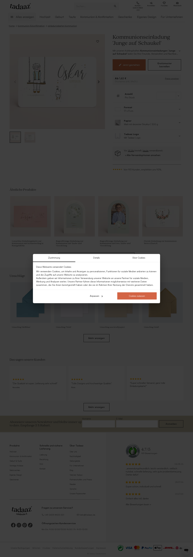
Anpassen (94, 296)
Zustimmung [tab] (54, 257)
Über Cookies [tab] (138, 257)
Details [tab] (96, 257)
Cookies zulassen (137, 296)
